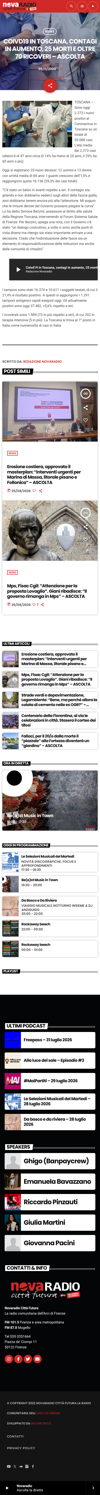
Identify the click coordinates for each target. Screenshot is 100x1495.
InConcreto (41, 1423)
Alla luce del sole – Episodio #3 (54, 1060)
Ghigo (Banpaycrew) (56, 1161)
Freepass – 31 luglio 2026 (48, 1040)
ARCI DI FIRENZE (48, 1413)
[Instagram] (9, 1359)
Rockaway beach (35, 924)
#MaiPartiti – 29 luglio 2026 (50, 1081)
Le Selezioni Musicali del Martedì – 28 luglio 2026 (57, 1101)
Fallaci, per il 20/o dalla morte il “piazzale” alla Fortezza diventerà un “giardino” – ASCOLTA (55, 740)
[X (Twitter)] (15, 1467)
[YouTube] (9, 1467)
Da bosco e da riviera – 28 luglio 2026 (55, 1121)
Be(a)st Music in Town (30, 815)
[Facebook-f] (18, 1359)
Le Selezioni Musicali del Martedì (47, 857)
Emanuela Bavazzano (57, 1181)
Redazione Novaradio (42, 361)
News (50, 31)
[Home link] (19, 6)
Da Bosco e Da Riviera (39, 901)
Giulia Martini (44, 1222)
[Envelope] (37, 1359)
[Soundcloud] (21, 1467)
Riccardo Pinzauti (50, 1202)
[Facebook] (33, 1467)
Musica (14, 802)
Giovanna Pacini (49, 1243)
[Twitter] (28, 1359)
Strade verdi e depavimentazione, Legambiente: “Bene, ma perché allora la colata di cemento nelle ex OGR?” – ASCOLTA (59, 702)
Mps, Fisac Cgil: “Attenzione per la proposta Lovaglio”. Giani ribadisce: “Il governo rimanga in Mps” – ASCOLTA (47, 591)
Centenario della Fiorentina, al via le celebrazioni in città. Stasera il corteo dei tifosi (58, 720)
